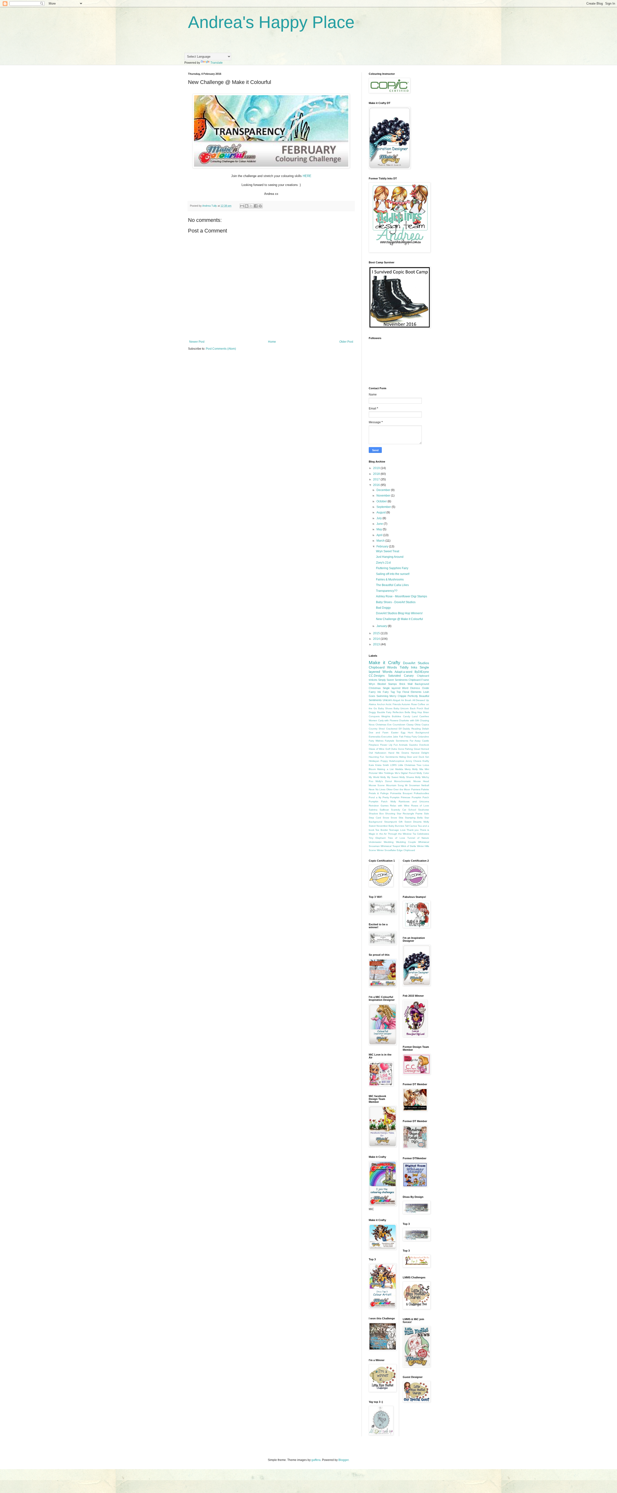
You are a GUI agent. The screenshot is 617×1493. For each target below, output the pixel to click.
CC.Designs (377, 675)
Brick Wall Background (414, 683)
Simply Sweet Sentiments (393, 679)
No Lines (381, 789)
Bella (407, 712)
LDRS (393, 765)
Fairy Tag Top (392, 691)
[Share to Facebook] (255, 206)
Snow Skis (397, 817)
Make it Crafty (384, 662)
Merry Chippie (397, 696)
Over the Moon (401, 789)
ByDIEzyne (422, 672)
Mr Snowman (412, 785)
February (382, 546)
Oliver (389, 789)
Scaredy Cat (398, 809)
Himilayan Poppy (378, 761)
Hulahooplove (396, 761)
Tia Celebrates (421, 833)
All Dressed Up (420, 700)
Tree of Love (396, 838)
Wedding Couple (406, 842)
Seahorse (423, 809)
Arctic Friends (393, 704)
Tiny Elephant (377, 838)
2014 (377, 639)
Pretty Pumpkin (391, 797)
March (380, 540)
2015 (377, 633)
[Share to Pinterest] (260, 206)
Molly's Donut (384, 781)
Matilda (399, 769)
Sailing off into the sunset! (392, 574)
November (383, 495)
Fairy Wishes (376, 740)
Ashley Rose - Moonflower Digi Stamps (401, 596)
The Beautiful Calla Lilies (392, 585)
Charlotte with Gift (409, 720)
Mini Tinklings (386, 773)
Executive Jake (389, 736)
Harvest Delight (420, 752)
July (379, 518)
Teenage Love (397, 830)
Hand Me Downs (398, 752)
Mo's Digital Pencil (405, 773)
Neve (372, 789)
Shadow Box (376, 813)
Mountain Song (395, 785)
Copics (425, 724)
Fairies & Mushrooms (390, 579)
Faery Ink (375, 691)
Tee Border (381, 830)
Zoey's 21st (383, 562)
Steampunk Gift (393, 821)
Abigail (396, 700)
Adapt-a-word (403, 672)
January (382, 626)
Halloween (380, 752)
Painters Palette (420, 789)
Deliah (425, 728)
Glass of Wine (376, 749)
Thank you (413, 830)
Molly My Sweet (389, 777)
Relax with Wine (399, 805)
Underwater (375, 842)
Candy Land (410, 716)
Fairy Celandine (420, 736)
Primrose (405, 797)
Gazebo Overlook (419, 744)
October (382, 501)
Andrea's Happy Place (271, 22)
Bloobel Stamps (387, 683)
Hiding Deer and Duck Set (414, 757)
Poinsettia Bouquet (401, 793)
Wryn (372, 683)
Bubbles (396, 716)
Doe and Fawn (379, 732)
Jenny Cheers (413, 761)
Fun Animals (401, 744)
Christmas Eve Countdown (390, 724)
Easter (394, 732)
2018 (377, 474)
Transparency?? (386, 591)
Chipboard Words (383, 667)
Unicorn (387, 700)
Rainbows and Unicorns (414, 801)
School (412, 809)
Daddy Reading (412, 728)
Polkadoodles (421, 793)
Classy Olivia (413, 724)
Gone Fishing (405, 749)
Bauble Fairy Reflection (390, 712)
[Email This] (242, 206)
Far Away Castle (419, 740)
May (379, 529)
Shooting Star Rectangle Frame (404, 813)
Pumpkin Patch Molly (382, 801)
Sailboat (384, 809)
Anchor (381, 704)
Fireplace (374, 744)
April (379, 535)
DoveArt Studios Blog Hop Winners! (399, 613)
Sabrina (373, 809)
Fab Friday (405, 736)
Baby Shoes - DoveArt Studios (396, 602)
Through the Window (400, 833)
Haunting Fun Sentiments (383, 757)
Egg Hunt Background (415, 732)
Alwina (372, 704)
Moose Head (421, 781)
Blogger (343, 1460)
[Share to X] (251, 206)
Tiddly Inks (408, 667)
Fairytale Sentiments (396, 740)
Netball (425, 785)
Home (272, 341)
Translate (216, 62)
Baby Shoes (385, 708)
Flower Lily (386, 744)
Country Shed (377, 728)
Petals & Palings (379, 793)
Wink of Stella (408, 846)
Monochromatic (402, 781)
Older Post (346, 341)
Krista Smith (382, 765)
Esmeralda (375, 736)
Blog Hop (416, 712)
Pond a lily (375, 797)
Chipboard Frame (419, 679)
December (383, 490)
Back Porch (416, 708)
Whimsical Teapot (390, 846)
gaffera (316, 1460)
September (384, 507)
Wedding (389, 842)
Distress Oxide (419, 688)
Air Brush (406, 700)
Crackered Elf (394, 728)
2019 (377, 468)
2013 (377, 644)
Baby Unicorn (401, 708)
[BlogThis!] (246, 206)
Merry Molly (411, 769)
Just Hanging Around (389, 557)
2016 (377, 485)
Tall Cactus (411, 826)
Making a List (385, 769)
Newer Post (196, 341)
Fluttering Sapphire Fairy (392, 568)
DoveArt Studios (416, 663)
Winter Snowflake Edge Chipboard (396, 850)
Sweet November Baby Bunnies (386, 826)
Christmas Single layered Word (388, 688)
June (380, 523)
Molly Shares (406, 777)
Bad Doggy (383, 607)
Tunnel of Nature (418, 838)
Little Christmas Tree (410, 765)
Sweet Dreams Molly (416, 821)
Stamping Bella (414, 817)
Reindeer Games (379, 805)
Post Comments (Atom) (221, 348)
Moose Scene (377, 785)
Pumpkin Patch (420, 797)
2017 (377, 479)
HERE (307, 176)
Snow (386, 817)
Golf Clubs (391, 749)
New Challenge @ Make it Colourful (399, 619)
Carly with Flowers (388, 720)
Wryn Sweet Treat (387, 551)
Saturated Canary (401, 675)
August (381, 512)
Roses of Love (420, 805)
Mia (421, 769)
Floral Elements (412, 691)
